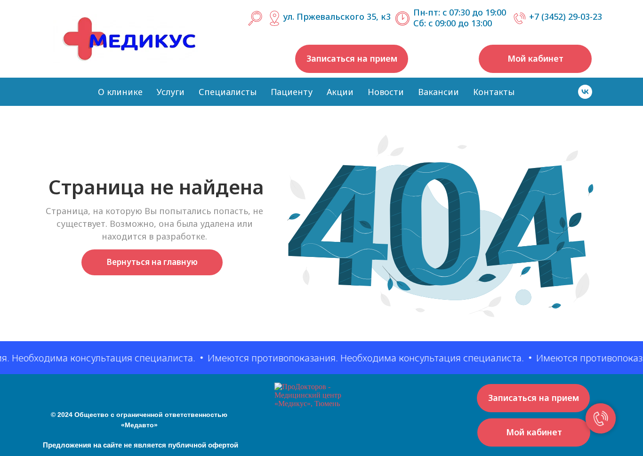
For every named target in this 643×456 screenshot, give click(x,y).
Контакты (493, 91)
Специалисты (228, 91)
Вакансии (438, 91)
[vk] (585, 92)
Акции (340, 91)
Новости (386, 91)
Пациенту (292, 91)
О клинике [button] (120, 91)
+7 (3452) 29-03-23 (565, 16)
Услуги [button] (171, 91)
